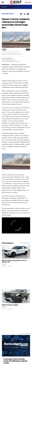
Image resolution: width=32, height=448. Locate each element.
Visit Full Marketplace (25, 243)
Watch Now (27, 2)
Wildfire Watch (8, 14)
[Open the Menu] (2, 2)
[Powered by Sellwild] (28, 333)
